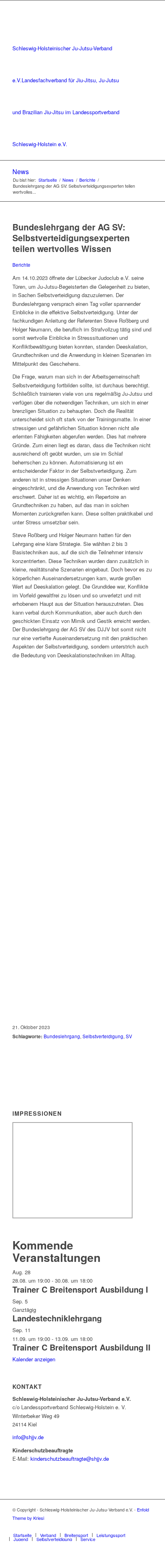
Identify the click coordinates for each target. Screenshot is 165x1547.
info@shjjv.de (28, 1437)
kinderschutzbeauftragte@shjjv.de (69, 1458)
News (20, 171)
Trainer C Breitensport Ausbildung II (81, 1347)
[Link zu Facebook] (135, 1527)
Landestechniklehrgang (57, 1318)
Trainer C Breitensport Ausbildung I (80, 1289)
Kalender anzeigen (33, 1359)
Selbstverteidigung (102, 1036)
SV (129, 1036)
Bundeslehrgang (62, 1036)
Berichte (21, 265)
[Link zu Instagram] (147, 1527)
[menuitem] (22, 1535)
